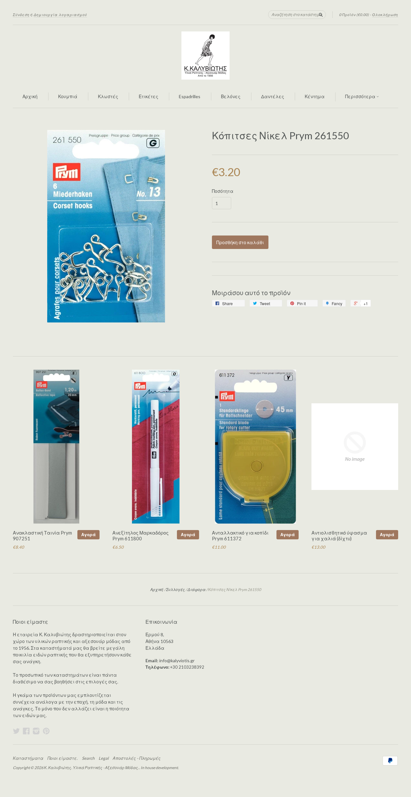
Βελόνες (230, 96)
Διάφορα (197, 589)
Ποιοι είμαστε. (63, 758)
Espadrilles (189, 96)
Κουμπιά (67, 96)
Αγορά (88, 534)
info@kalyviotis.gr (177, 660)
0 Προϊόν (354, 15)
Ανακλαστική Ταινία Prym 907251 (42, 535)
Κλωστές (108, 96)
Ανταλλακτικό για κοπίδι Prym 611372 (240, 535)
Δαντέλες (272, 96)
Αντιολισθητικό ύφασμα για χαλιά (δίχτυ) (339, 535)
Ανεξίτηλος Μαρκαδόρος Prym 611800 (140, 535)
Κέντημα (315, 96)
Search (88, 758)
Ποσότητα (222, 191)
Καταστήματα (28, 758)
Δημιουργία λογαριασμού (60, 15)
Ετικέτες (148, 96)
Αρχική (30, 96)
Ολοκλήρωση (385, 15)
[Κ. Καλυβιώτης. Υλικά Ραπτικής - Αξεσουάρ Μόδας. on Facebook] (26, 731)
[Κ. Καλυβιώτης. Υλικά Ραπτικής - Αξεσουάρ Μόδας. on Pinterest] (46, 731)
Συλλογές (175, 589)
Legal (104, 758)
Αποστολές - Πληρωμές (137, 758)
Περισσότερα (360, 96)
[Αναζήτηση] (321, 14)
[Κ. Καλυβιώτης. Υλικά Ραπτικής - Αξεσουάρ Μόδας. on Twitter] (16, 731)
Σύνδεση (21, 15)
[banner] (205, 55)
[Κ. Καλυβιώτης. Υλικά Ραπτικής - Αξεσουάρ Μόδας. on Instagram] (36, 731)
